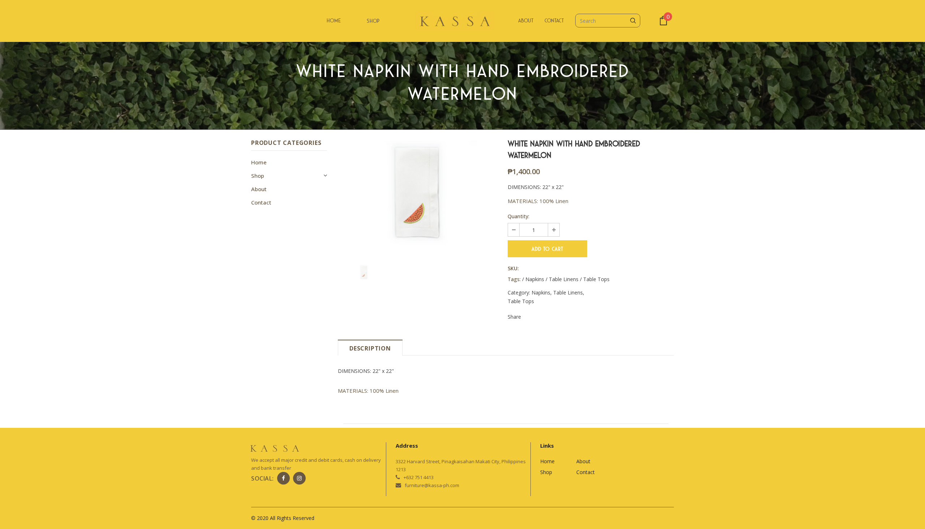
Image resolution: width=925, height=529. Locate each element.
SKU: (513, 268)
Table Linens (568, 292)
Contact (554, 20)
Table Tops (521, 301)
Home (334, 20)
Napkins (541, 292)
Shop (373, 21)
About (525, 20)
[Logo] (463, 21)
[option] (417, 193)
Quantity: (518, 216)
